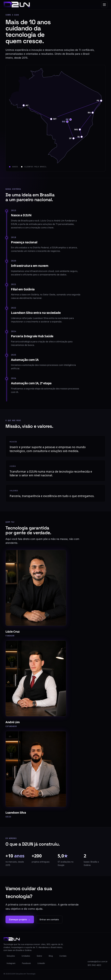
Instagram (11, 963)
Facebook (26, 963)
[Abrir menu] (104, 4)
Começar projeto (19, 919)
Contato (62, 956)
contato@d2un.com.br (98, 961)
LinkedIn (41, 963)
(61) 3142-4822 (94, 965)
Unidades (26, 956)
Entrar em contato (49, 919)
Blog (51, 956)
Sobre (39, 956)
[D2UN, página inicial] (16, 5)
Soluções (11, 956)
